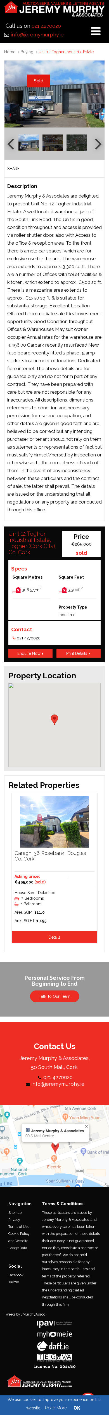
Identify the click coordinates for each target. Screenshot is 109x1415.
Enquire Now (29, 653)
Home (9, 52)
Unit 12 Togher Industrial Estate (66, 52)
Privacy (14, 1219)
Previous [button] (11, 94)
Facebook (15, 1275)
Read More (56, 1408)
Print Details (77, 653)
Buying (27, 52)
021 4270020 (46, 26)
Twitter (13, 1282)
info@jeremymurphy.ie (37, 35)
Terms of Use (18, 1226)
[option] (54, 94)
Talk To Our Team (54, 996)
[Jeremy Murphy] (54, 10)
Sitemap (15, 1212)
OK (77, 1408)
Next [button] (98, 94)
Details (55, 937)
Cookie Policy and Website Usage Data (19, 1240)
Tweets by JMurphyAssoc (24, 1314)
